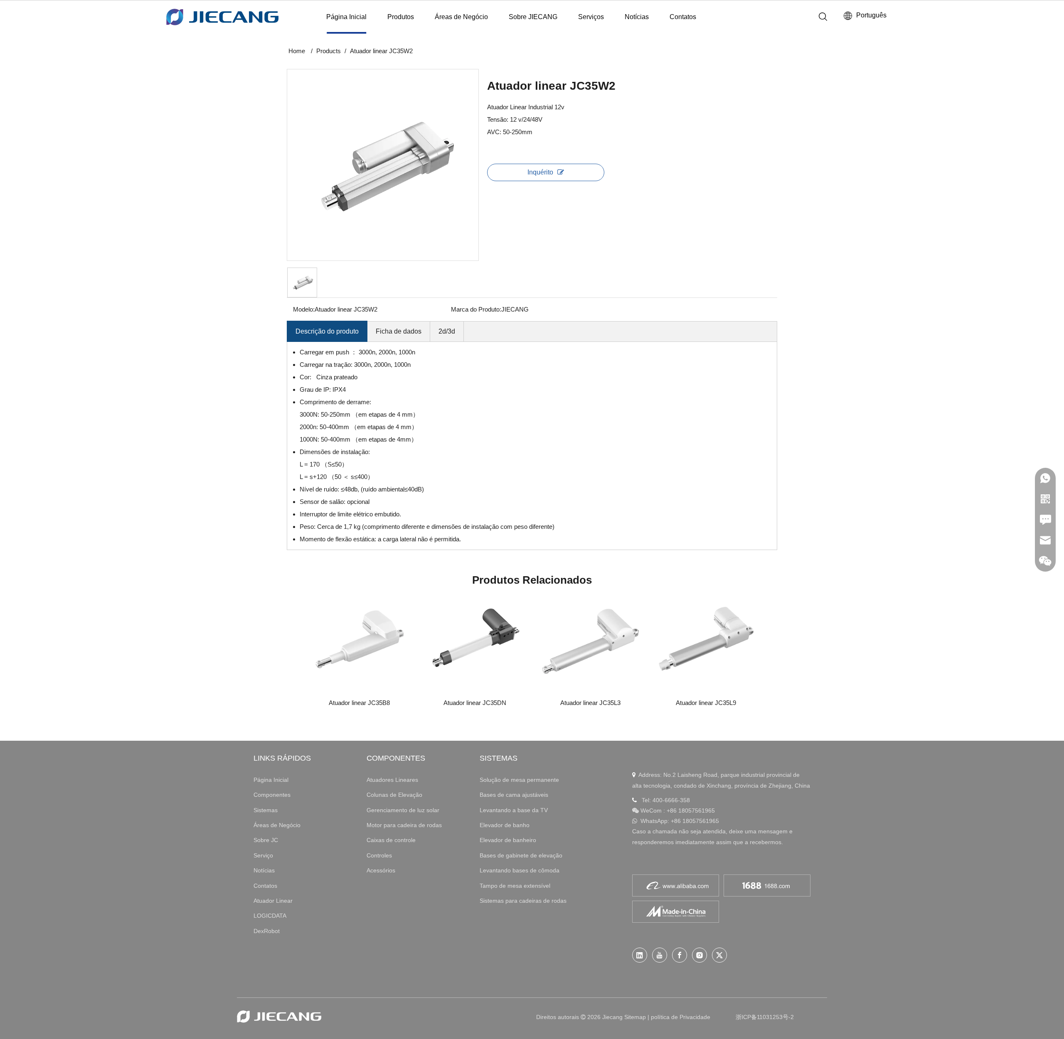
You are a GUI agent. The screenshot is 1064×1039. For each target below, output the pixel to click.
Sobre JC (266, 840)
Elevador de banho (505, 825)
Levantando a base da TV (514, 810)
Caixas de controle (391, 840)
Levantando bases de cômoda (519, 870)
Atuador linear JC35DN (474, 702)
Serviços (591, 16)
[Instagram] (699, 955)
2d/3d (446, 331)
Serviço (263, 855)
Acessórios (381, 870)
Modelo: (304, 309)
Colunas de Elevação (394, 794)
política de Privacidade (680, 1017)
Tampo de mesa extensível (515, 885)
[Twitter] (719, 955)
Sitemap (635, 1017)
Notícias (637, 16)
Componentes (272, 794)
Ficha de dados (398, 331)
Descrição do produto (327, 331)
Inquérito (540, 172)
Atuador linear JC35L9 (706, 702)
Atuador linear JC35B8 (359, 702)
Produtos (400, 16)
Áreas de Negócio (461, 16)
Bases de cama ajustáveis (514, 794)
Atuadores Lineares (392, 779)
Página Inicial (346, 16)
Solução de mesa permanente (519, 779)
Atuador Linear (273, 900)
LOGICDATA (270, 915)
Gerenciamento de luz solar (403, 810)
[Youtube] (659, 955)
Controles (379, 855)
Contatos (683, 16)
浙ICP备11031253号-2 (765, 1017)
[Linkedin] (639, 955)
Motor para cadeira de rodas (404, 825)
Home (296, 50)
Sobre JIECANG (533, 16)
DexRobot (267, 931)
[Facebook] (679, 955)
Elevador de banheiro (508, 840)
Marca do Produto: (476, 309)
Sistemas (266, 810)
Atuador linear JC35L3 (590, 702)
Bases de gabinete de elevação (521, 855)
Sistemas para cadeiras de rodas (523, 900)
